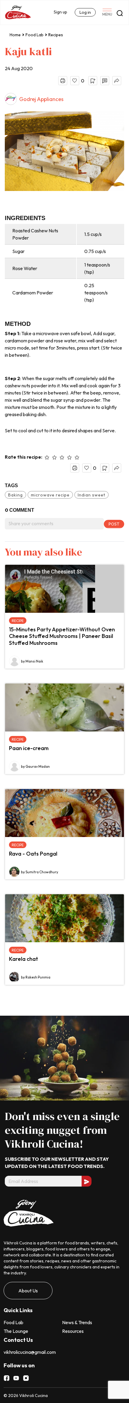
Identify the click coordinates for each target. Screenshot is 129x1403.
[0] (74, 80)
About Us (28, 1291)
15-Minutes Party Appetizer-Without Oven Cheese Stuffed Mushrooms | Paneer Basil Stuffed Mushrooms (62, 636)
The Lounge (16, 1331)
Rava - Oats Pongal (33, 853)
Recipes (55, 34)
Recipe (18, 620)
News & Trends (77, 1322)
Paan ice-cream (29, 748)
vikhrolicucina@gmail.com (30, 1352)
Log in (85, 12)
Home (15, 34)
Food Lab (35, 34)
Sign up (60, 12)
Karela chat (23, 958)
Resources (73, 1331)
